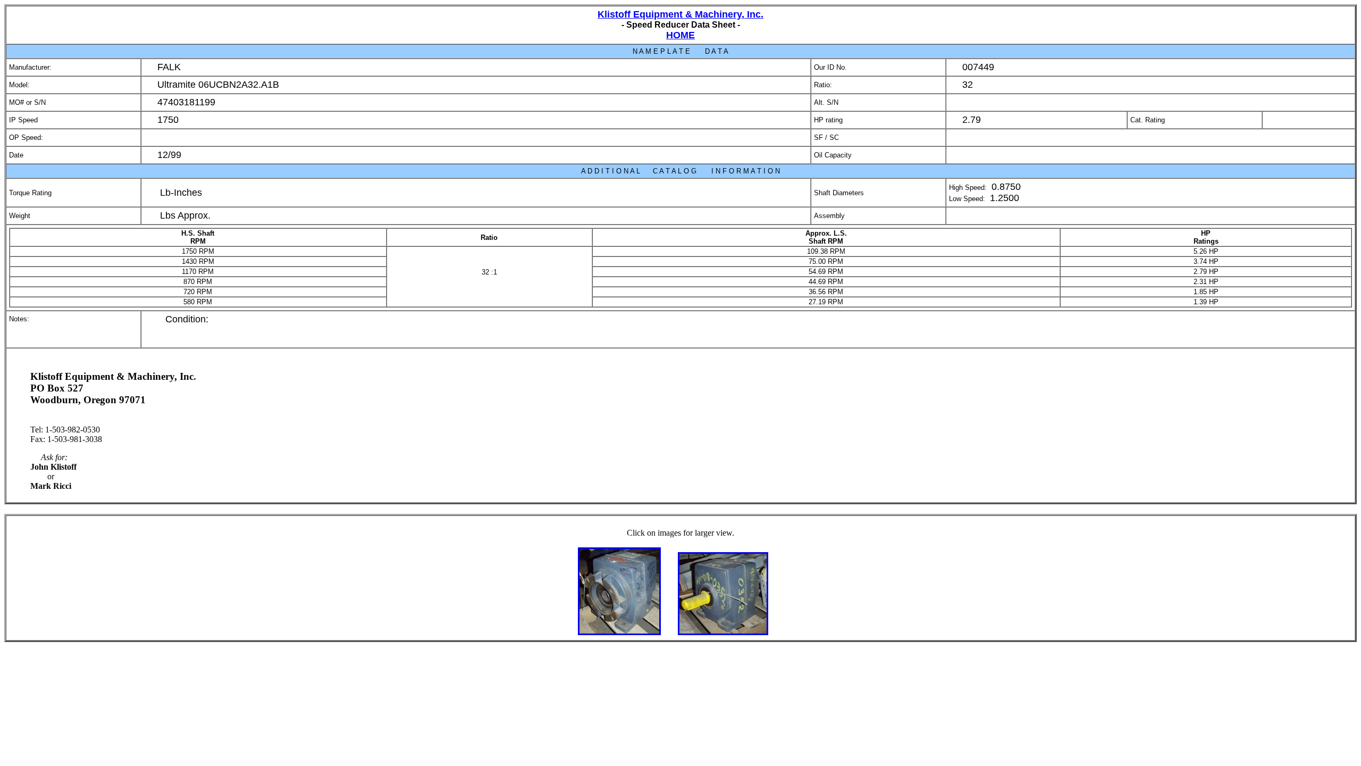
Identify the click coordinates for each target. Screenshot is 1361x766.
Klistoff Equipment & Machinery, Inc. (680, 14)
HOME (680, 35)
